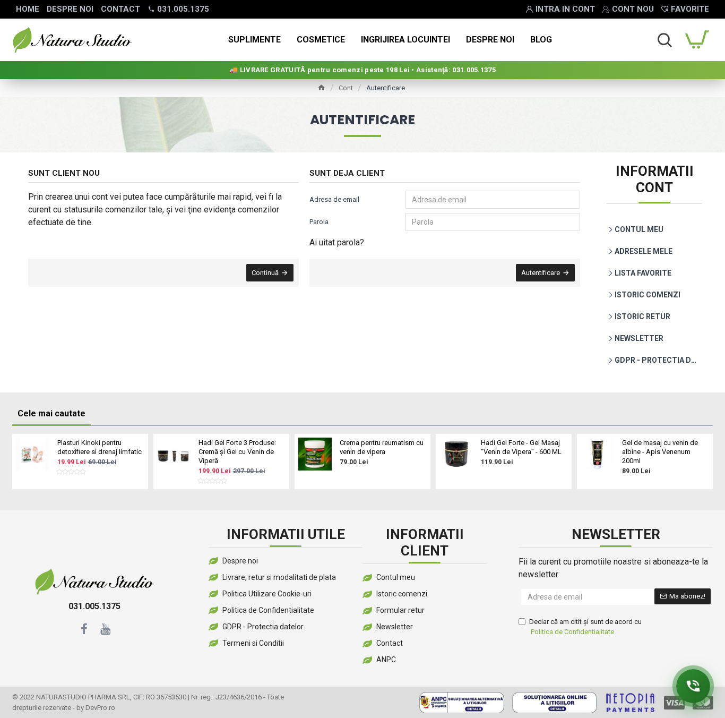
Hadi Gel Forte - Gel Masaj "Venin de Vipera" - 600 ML (521, 447)
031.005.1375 (94, 606)
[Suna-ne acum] (693, 686)
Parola (319, 222)
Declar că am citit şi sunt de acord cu (585, 627)
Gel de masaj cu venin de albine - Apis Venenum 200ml (660, 452)
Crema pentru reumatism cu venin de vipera (382, 447)
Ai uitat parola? (336, 242)
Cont (346, 88)
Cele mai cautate (51, 413)
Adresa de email (334, 199)
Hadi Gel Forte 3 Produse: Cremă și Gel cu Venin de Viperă (237, 452)
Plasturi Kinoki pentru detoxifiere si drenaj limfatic (99, 447)
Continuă (265, 273)
